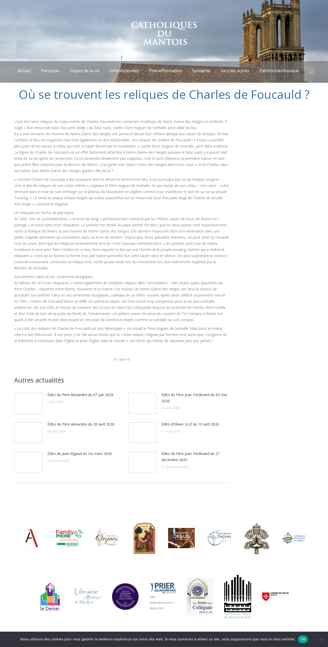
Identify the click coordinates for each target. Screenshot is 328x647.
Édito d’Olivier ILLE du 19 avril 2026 (190, 424)
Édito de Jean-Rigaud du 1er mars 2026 (79, 453)
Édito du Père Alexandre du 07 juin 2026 (80, 394)
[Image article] (28, 403)
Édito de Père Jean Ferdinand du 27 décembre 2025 (190, 456)
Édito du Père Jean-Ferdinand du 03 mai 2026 (194, 397)
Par (121, 359)
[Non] (321, 639)
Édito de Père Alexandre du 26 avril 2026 (80, 424)
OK (303, 639)
